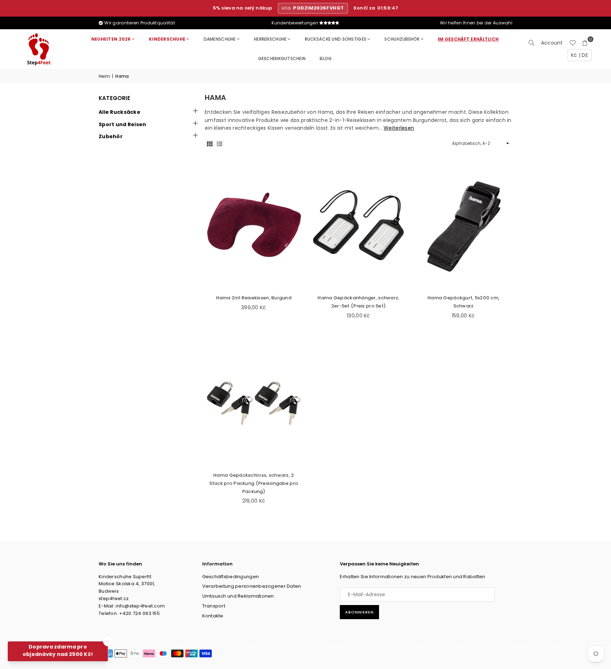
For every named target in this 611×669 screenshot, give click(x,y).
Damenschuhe (220, 39)
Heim (104, 76)
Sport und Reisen (122, 124)
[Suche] (531, 42)
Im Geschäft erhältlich (468, 39)
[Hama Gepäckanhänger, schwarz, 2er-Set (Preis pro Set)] (358, 225)
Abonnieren (359, 612)
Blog (326, 58)
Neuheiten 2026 (111, 39)
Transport (214, 606)
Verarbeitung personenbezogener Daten (251, 586)
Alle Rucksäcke (119, 112)
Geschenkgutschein (282, 58)
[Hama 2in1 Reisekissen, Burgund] (253, 225)
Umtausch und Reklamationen (238, 596)
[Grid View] (210, 143)
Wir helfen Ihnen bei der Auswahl (475, 23)
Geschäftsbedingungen (230, 576)
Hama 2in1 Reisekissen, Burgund (253, 297)
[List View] (220, 143)
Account (552, 42)
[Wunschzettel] (572, 42)
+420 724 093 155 (139, 613)
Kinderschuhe (167, 39)
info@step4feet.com (140, 606)
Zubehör (111, 136)
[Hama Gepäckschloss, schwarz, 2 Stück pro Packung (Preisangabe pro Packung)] (253, 403)
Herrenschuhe (270, 39)
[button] (585, 42)
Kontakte (212, 615)
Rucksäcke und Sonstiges (335, 39)
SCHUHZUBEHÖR (401, 39)
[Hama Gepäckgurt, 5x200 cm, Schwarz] (463, 225)
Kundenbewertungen (295, 23)
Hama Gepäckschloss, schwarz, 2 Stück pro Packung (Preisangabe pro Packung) (253, 483)
